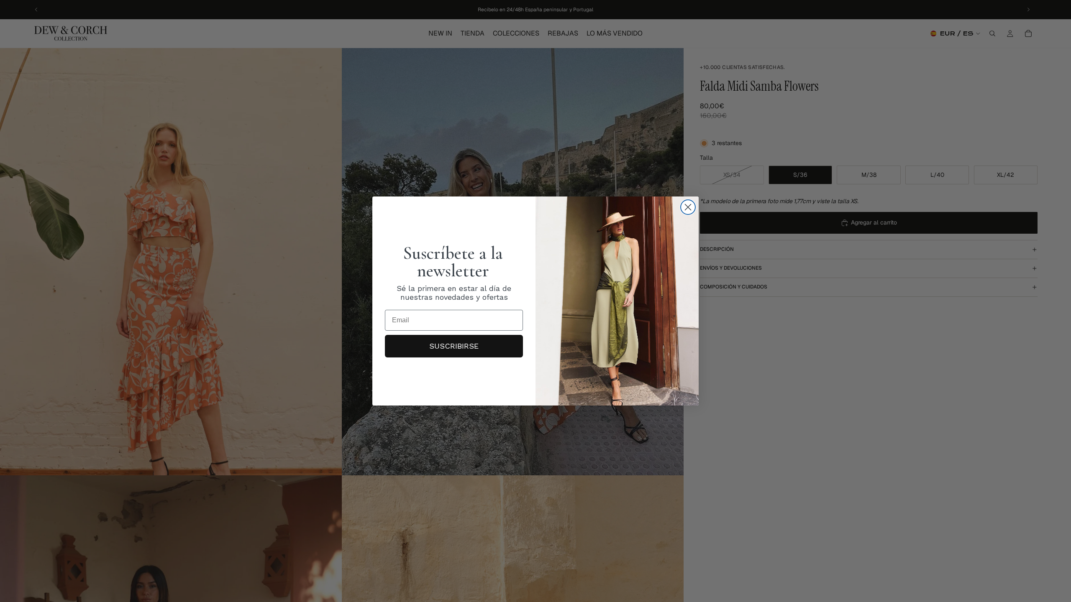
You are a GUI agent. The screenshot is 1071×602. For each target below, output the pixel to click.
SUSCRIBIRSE (454, 346)
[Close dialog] (688, 207)
